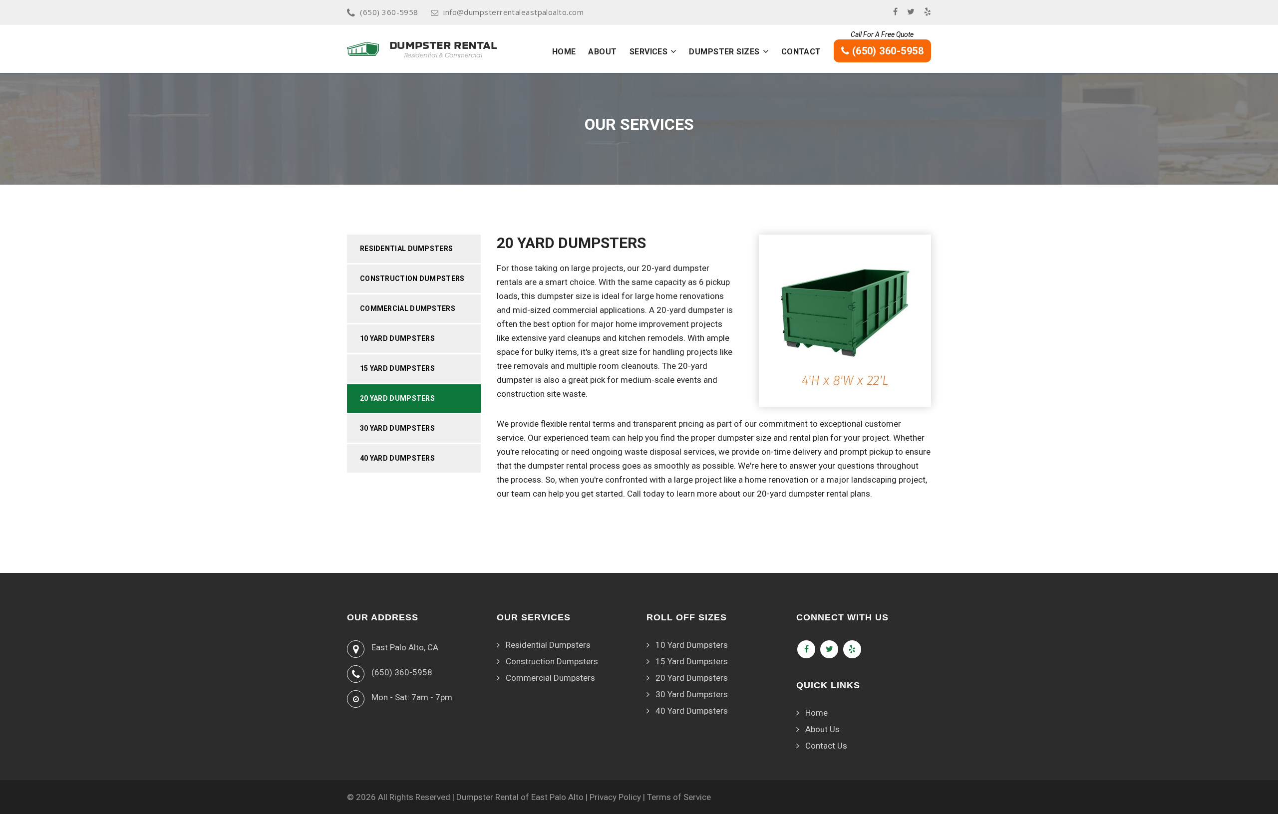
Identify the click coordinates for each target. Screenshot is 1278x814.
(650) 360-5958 (389, 12)
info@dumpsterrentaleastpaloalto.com (513, 12)
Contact (801, 51)
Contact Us (826, 745)
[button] (673, 51)
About (602, 51)
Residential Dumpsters (406, 249)
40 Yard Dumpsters (397, 458)
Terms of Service (679, 797)
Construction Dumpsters (412, 278)
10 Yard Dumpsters (397, 338)
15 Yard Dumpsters (397, 368)
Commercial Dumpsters (407, 308)
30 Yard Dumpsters (397, 428)
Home (564, 51)
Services (649, 51)
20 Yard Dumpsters (397, 398)
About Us (822, 729)
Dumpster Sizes (724, 51)
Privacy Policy (615, 797)
